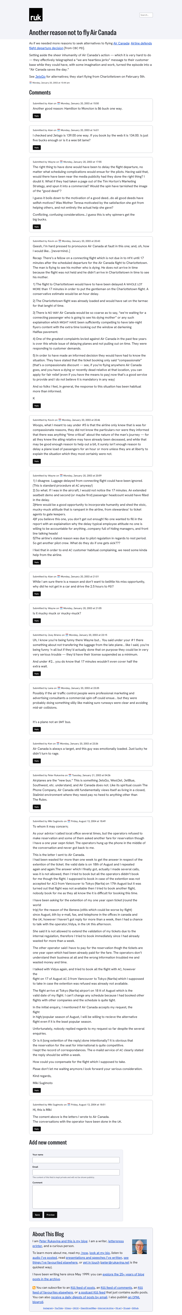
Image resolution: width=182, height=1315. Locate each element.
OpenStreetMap (88, 1308)
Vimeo (68, 1308)
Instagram (48, 1308)
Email (35, 1166)
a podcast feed (92, 1292)
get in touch (91, 1262)
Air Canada (121, 43)
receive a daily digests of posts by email (79, 1297)
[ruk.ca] (91, 14)
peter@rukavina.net (115, 1262)
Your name (38, 1154)
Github (135, 1308)
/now (84, 1253)
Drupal (127, 1308)
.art (119, 1308)
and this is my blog (63, 1241)
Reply (37, 116)
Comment (37, 1182)
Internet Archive (106, 1308)
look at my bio (100, 1253)
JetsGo (40, 76)
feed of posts (83, 1287)
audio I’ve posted (45, 1257)
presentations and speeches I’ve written (94, 1257)
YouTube (59, 1308)
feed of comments (116, 1287)
